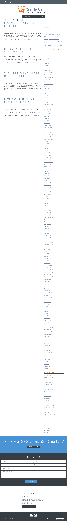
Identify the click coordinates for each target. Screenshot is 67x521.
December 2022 (48, 159)
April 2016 (46, 343)
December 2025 (48, 77)
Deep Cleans (47, 380)
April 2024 (47, 123)
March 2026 (47, 70)
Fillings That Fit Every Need (19, 48)
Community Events (49, 377)
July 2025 (46, 88)
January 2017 (47, 322)
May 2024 (46, 120)
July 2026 (46, 61)
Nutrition (46, 400)
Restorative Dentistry (49, 409)
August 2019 (47, 251)
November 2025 (48, 79)
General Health (48, 391)
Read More (29, 506)
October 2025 (47, 81)
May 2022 (46, 175)
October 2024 (47, 109)
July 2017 (46, 309)
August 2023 (47, 141)
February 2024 (48, 127)
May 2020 (46, 231)
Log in (46, 425)
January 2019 (47, 267)
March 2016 (47, 345)
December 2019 (48, 242)
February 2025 (48, 100)
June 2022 (47, 173)
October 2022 (47, 164)
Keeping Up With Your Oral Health (53, 45)
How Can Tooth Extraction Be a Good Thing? (21, 24)
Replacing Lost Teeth (49, 407)
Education (47, 387)
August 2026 (47, 58)
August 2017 (47, 306)
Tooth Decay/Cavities (49, 414)
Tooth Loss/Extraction (49, 416)
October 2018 (47, 274)
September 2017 (48, 304)
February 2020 (48, 237)
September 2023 (48, 139)
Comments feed (48, 430)
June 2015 (47, 366)
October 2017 (47, 302)
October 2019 (47, 247)
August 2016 (47, 334)
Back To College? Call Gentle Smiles (53, 34)
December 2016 (48, 325)
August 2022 (47, 169)
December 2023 (48, 132)
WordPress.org (48, 432)
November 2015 (48, 354)
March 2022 (47, 180)
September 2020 (48, 221)
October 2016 (47, 329)
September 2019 (48, 249)
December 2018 (48, 270)
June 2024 (47, 118)
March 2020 (47, 235)
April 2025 (47, 95)
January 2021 (47, 212)
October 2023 (47, 136)
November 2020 (48, 217)
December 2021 (48, 187)
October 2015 (47, 357)
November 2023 (48, 134)
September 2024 (48, 111)
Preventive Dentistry (49, 405)
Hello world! (57, 52)
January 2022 (47, 185)
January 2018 (47, 295)
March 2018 (47, 290)
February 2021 (48, 210)
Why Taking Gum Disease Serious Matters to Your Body (22, 74)
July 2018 (46, 281)
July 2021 (46, 198)
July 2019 (46, 253)
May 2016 (46, 341)
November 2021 (48, 189)
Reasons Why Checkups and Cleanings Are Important (19, 100)
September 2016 (48, 332)
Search (47, 27)
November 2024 (48, 107)
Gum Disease (47, 396)
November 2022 (48, 162)
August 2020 (47, 224)
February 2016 (48, 348)
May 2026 (46, 65)
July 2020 (46, 226)
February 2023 (48, 155)
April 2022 (47, 178)
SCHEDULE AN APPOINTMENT (33, 16)
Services (46, 412)
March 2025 (47, 97)
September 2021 (48, 194)
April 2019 (46, 260)
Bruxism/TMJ (47, 375)
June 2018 (47, 283)
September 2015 (48, 359)
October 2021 (47, 192)
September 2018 (48, 276)
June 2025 (47, 91)
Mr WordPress (48, 52)
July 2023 (46, 143)
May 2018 (46, 286)
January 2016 (47, 350)
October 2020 (48, 219)
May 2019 (46, 258)
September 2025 (48, 84)
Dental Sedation (48, 384)
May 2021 (46, 203)
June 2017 (47, 311)
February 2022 (48, 182)
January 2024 (47, 130)
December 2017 (48, 297)
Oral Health (47, 403)
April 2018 (46, 288)
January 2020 (47, 240)
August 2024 (47, 113)
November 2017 (48, 299)
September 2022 (48, 166)
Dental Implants (48, 382)
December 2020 (48, 214)
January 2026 (47, 74)
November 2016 (48, 327)
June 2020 (47, 228)
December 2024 (48, 104)
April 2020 (47, 233)
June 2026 (47, 63)
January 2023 (47, 157)
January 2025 (47, 102)
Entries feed (47, 428)
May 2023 (46, 148)
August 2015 (47, 361)
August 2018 (47, 279)
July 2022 (46, 171)
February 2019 (48, 265)
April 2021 (46, 205)
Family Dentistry (48, 389)
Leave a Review (33, 447)
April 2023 (47, 150)
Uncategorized (48, 419)
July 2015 (46, 364)
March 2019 (47, 263)
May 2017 (46, 313)
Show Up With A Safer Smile (51, 39)
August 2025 (47, 86)
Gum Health (47, 398)
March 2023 (47, 152)
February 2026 (48, 72)
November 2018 (48, 272)
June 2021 (47, 201)
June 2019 (47, 256)
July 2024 (46, 116)
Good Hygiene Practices (50, 393)
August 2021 (47, 196)
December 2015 (48, 352)
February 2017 (48, 320)
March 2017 (47, 318)
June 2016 (47, 338)
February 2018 (48, 292)
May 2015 (46, 368)
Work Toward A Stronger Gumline (53, 36)
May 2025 (46, 93)
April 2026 (47, 68)
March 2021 (47, 208)
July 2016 (46, 336)
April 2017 (46, 315)
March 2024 (47, 125)
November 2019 (48, 244)
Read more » (27, 39)
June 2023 (47, 146)
